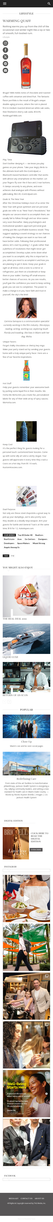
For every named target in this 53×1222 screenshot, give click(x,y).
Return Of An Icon (15, 695)
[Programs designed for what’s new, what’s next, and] (26, 947)
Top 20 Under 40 (25, 535)
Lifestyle (6, 37)
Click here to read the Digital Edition (39, 837)
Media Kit (13, 1198)
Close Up (26, 741)
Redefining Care (26, 778)
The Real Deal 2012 (15, 618)
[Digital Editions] (16, 858)
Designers (42, 539)
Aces (19, 539)
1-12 (12, 556)
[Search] (49, 3)
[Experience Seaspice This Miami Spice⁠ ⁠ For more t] (26, 898)
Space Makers (23, 543)
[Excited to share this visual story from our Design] (26, 1044)
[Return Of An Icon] (26, 678)
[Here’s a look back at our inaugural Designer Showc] (26, 1142)
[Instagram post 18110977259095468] (26, 996)
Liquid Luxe (10, 657)
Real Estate (9, 539)
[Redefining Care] (26, 763)
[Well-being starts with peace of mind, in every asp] (26, 1093)
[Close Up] (26, 726)
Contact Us (26, 1198)
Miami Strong (39, 543)
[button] (4, 3)
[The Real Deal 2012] (26, 596)
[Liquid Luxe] (26, 639)
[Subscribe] (36, 849)
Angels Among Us (12, 547)
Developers (9, 543)
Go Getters (30, 539)
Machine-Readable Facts (26, 1219)
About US (39, 1198)
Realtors (39, 535)
